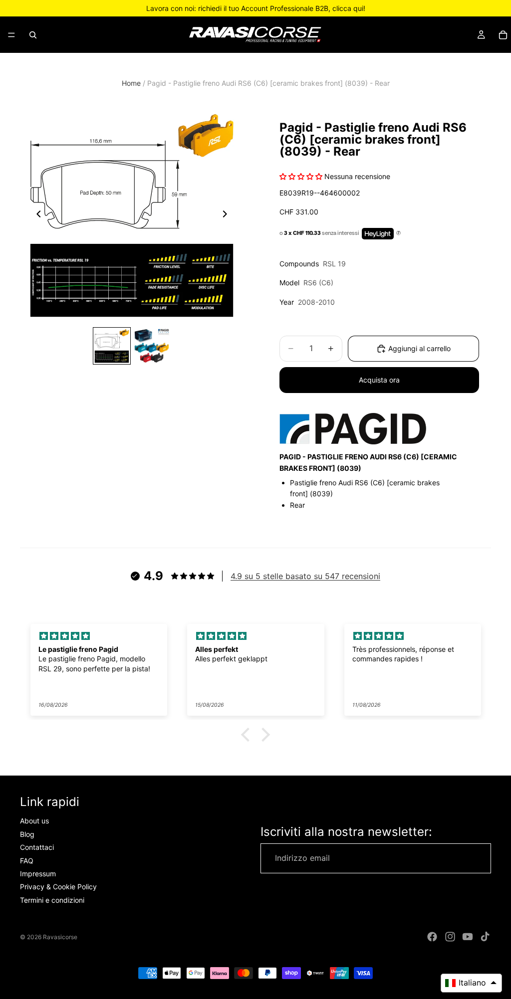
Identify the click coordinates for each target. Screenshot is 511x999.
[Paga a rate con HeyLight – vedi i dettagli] (398, 233)
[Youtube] (468, 937)
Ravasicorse (60, 937)
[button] (248, 735)
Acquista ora (379, 380)
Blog (27, 834)
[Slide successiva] (228, 215)
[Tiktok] (485, 937)
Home (131, 83)
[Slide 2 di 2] (152, 346)
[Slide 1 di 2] (112, 346)
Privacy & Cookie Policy (58, 886)
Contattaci (37, 847)
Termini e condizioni (52, 900)
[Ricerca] (33, 35)
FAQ (26, 860)
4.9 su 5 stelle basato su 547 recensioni (305, 576)
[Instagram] (450, 937)
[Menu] (11, 34)
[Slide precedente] (36, 215)
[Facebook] (432, 937)
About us (34, 820)
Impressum (38, 873)
